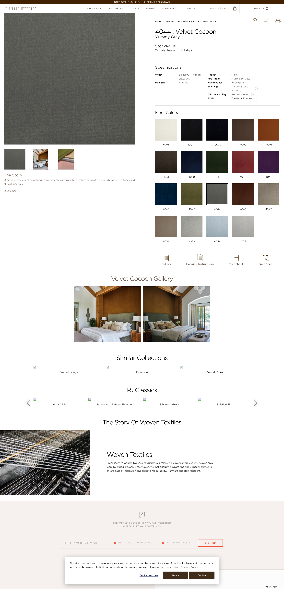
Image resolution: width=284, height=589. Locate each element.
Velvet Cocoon (209, 21)
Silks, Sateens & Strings (188, 21)
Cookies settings (149, 575)
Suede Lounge (69, 372)
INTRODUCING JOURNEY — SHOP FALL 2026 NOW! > (142, 2)
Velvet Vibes (215, 372)
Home (158, 21)
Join (224, 8)
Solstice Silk (224, 404)
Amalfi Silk (59, 404)
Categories (169, 21)
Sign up (210, 543)
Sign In (214, 8)
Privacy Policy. (189, 567)
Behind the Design (178, 543)
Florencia (142, 372)
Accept (175, 575)
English (274, 587)
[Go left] (28, 403)
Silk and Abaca (169, 404)
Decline (202, 575)
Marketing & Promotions (135, 543)
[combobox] (272, 587)
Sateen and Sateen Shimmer (114, 404)
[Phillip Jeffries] (20, 9)
